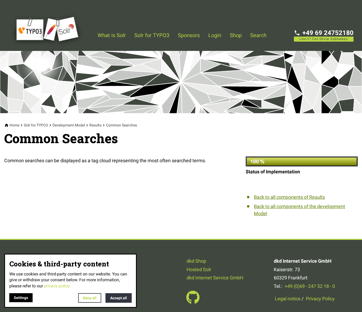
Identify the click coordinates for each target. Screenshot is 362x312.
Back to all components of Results (289, 197)
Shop (236, 35)
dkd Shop (196, 261)
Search (258, 35)
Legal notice (288, 298)
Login (214, 35)
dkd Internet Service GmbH (215, 277)
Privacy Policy (320, 298)
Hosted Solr (199, 269)
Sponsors (189, 35)
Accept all (118, 298)
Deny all (89, 298)
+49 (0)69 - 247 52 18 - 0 (310, 286)
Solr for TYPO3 (151, 35)
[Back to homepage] (50, 25)
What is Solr (112, 35)
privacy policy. (57, 285)
